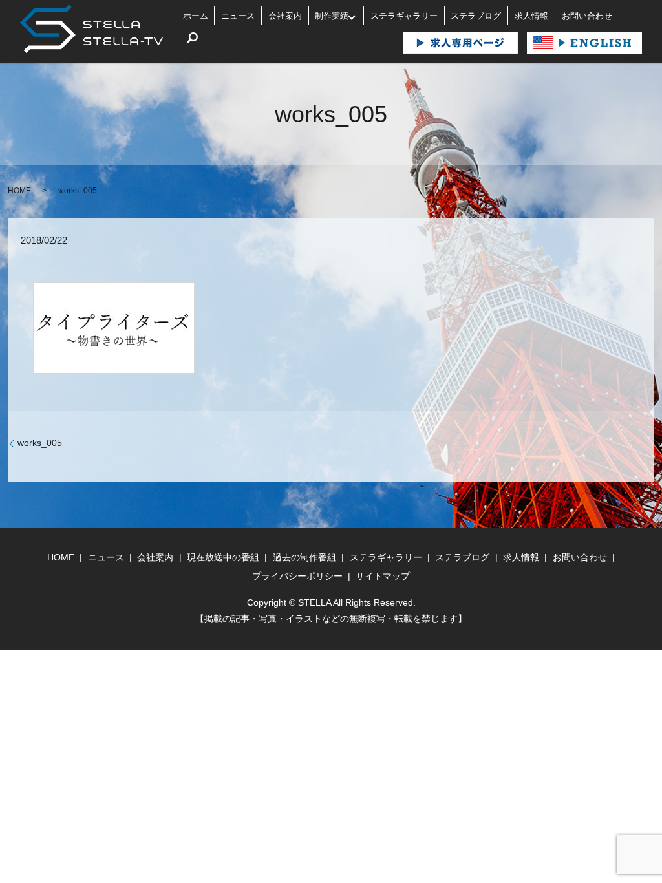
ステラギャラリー (404, 16)
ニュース (238, 16)
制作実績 (331, 16)
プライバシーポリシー (297, 576)
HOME (19, 190)
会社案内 (285, 16)
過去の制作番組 (304, 557)
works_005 (39, 443)
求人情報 (531, 16)
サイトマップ (383, 576)
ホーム (195, 16)
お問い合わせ (587, 16)
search (192, 38)
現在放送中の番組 (223, 557)
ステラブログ (476, 16)
